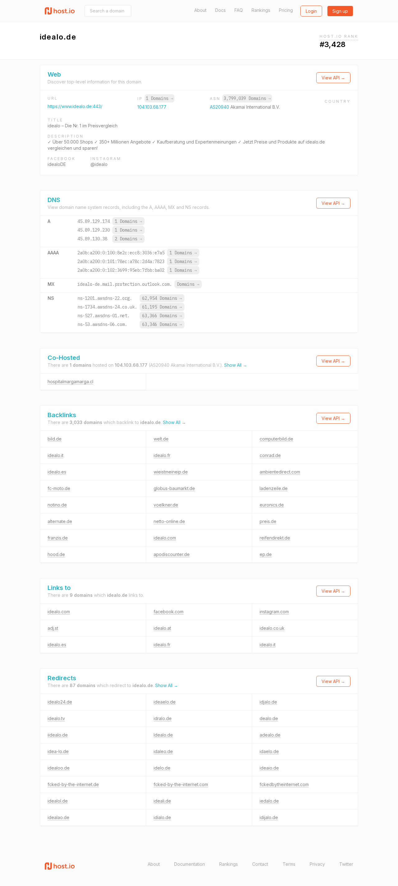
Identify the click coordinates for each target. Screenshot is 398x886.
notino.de (57, 504)
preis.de (268, 521)
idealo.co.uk (272, 628)
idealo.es (57, 471)
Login (311, 11)
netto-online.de (169, 521)
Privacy (317, 864)
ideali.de (162, 801)
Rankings (261, 10)
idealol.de (58, 801)
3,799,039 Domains (247, 98)
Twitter (346, 864)
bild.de (55, 438)
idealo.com (165, 537)
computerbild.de (276, 438)
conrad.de (270, 455)
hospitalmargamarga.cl (70, 381)
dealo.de (269, 718)
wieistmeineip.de (171, 471)
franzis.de (58, 537)
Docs (220, 10)
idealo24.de (60, 702)
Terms (289, 864)
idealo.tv (56, 718)
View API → (333, 77)
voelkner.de (166, 504)
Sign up (340, 11)
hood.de (56, 554)
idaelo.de (269, 751)
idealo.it (55, 455)
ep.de (266, 554)
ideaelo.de (165, 702)
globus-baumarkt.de (174, 488)
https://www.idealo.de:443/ (75, 106)
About (200, 10)
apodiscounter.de (172, 554)
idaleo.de (163, 751)
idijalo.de (269, 817)
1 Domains (159, 98)
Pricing (286, 10)
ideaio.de (269, 768)
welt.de (161, 438)
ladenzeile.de (274, 488)
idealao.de (58, 817)
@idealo (99, 164)
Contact (260, 864)
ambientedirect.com (280, 471)
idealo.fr (162, 455)
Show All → (235, 365)
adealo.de (270, 735)
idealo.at (162, 628)
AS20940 (220, 107)
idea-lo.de (58, 751)
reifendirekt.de (275, 537)
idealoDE (57, 164)
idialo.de (162, 817)
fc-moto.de (59, 488)
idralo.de (163, 718)
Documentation (189, 864)
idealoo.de (59, 768)
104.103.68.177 (151, 107)
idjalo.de (268, 702)
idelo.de (162, 768)
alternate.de (60, 521)
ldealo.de (163, 735)
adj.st (53, 628)
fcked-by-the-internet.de (73, 784)
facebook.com (168, 611)
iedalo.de (269, 801)
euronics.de (272, 504)
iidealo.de (58, 735)
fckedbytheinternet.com (284, 784)
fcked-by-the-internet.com (181, 784)
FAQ (238, 10)
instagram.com (274, 611)
